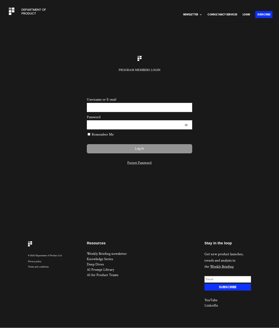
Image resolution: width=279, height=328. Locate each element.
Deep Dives (95, 264)
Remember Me (102, 134)
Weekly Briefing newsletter (107, 253)
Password (93, 117)
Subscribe (263, 14)
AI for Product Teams (102, 275)
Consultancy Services (222, 14)
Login (246, 14)
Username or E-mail (101, 99)
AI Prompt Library (100, 269)
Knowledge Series (100, 259)
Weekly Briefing (222, 266)
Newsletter (190, 14)
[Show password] (186, 124)
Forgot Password (139, 162)
